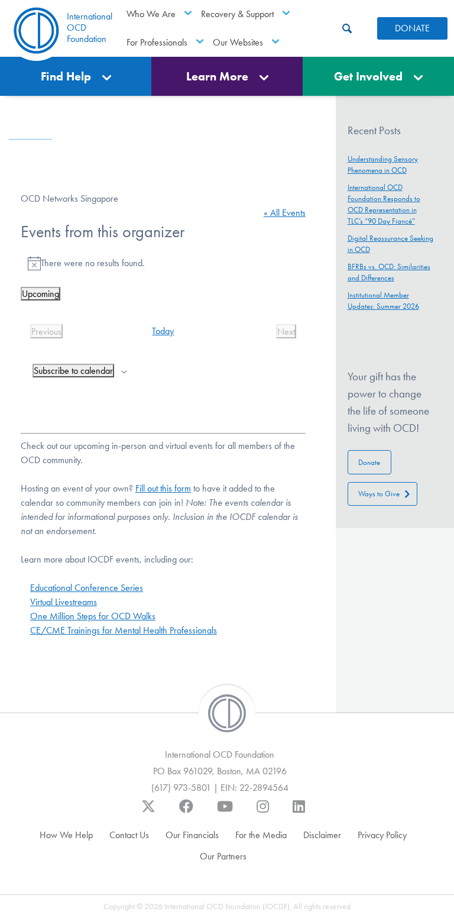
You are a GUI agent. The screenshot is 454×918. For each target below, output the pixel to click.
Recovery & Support (237, 14)
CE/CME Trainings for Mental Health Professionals (123, 630)
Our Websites (238, 42)
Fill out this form (163, 488)
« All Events (285, 212)
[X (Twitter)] (148, 812)
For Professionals (157, 42)
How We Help (66, 835)
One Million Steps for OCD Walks (92, 616)
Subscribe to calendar (73, 370)
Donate (369, 462)
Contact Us (129, 835)
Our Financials (192, 835)
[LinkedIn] (299, 812)
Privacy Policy (382, 835)
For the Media (261, 835)
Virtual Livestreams (63, 601)
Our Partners (223, 856)
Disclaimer (322, 835)
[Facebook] (186, 812)
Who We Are (151, 14)
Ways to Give (379, 493)
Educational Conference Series (86, 587)
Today (163, 331)
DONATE (412, 28)
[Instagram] (263, 812)
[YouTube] (225, 812)
